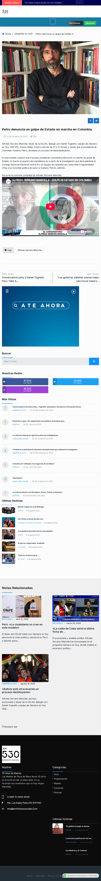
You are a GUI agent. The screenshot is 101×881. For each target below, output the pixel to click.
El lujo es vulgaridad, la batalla (31, 543)
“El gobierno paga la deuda (77, 826)
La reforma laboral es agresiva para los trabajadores (35, 435)
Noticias (21, 559)
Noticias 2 (7, 619)
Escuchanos (75, 23)
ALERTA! (15, 424)
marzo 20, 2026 (73, 623)
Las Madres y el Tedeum (76, 850)
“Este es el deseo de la (27, 555)
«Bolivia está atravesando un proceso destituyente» (20, 690)
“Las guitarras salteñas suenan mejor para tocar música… (78, 277)
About (29, 876)
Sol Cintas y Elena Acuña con (30, 519)
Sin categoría (71, 842)
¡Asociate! (90, 23)
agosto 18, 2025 (27, 684)
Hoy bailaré (17, 478)
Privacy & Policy (55, 876)
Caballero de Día (20, 439)
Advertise (40, 876)
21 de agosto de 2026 (33, 511)
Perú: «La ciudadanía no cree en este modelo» (22, 626)
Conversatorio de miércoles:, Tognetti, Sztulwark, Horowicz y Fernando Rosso (46, 407)
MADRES (68, 830)
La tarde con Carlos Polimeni (29, 523)
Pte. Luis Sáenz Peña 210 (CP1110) (24, 803)
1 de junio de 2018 (86, 842)
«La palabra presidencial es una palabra (35, 531)
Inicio (56, 774)
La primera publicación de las (78, 838)
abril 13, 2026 (22, 619)
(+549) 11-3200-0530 (18, 797)
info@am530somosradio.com (22, 808)
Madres (57, 783)
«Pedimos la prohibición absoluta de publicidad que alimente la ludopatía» (45, 449)
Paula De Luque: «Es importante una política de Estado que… (39, 421)
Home (8, 34)
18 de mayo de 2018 (81, 830)
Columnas (22, 547)
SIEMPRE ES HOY (23, 34)
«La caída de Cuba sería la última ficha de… (73, 630)
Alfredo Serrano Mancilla (30, 250)
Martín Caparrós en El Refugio (31, 507)
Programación (60, 778)
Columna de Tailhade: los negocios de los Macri (33, 464)
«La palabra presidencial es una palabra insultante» (47, 3)
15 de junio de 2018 (81, 854)
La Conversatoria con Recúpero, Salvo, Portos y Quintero (37, 492)
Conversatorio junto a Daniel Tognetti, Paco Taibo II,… (23, 277)
